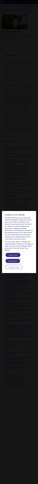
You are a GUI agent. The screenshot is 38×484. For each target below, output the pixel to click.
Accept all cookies (13, 255)
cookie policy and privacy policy (15, 239)
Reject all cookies (13, 261)
